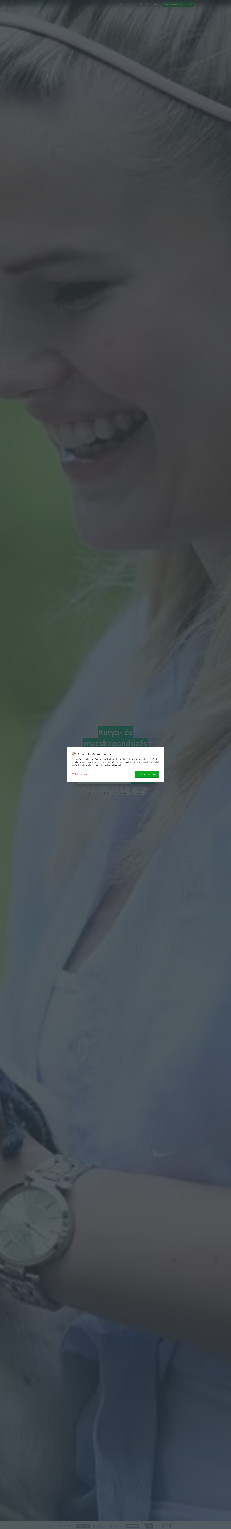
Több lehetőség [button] (79, 774)
